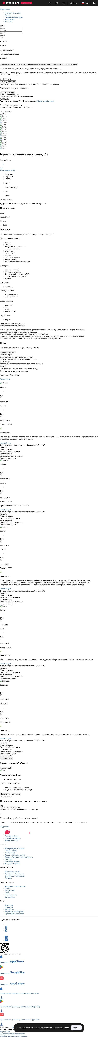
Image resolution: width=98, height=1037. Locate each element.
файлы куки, (30, 1028)
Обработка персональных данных (14, 1036)
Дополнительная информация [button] (12, 324)
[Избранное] (64, 3)
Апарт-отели (10, 891)
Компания (9, 905)
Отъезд (3, 30)
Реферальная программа (14, 912)
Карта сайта (5, 1032)
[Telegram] (6, 925)
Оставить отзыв (6, 758)
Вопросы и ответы (12, 864)
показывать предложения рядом (16, 371)
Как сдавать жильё (12, 872)
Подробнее (4, 827)
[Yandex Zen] (6, 940)
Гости (2, 35)
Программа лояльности (14, 914)
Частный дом (5, 443)
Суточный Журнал (12, 861)
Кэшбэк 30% (10, 853)
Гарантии (9, 859)
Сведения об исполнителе (10, 794)
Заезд (2, 26)
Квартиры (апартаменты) (15, 886)
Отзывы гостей (11, 851)
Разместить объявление (14, 874)
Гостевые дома (11, 895)
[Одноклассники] (6, 928)
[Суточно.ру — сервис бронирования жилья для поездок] (10, 3)
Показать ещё (6, 756)
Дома (7, 893)
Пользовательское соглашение (12, 1034)
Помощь (8, 878)
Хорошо (76, 1028)
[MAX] (6, 931)
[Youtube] (6, 937)
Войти (75, 3)
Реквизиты (9, 909)
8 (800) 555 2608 (11, 840)
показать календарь (8, 352)
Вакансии (9, 907)
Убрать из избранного (45, 101)
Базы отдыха (10, 897)
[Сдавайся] (49, 3)
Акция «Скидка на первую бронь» (19, 857)
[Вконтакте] (6, 934)
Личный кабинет (12, 836)
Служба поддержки (13, 838)
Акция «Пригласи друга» (15, 855)
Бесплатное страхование (15, 876)
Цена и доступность (8, 82)
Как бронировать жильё (14, 848)
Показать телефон (7, 92)
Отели (7, 888)
